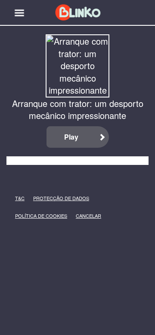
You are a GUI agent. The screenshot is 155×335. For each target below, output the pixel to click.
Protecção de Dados (47, 198)
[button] (19, 13)
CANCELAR (82, 216)
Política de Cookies (28, 216)
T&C (17, 198)
